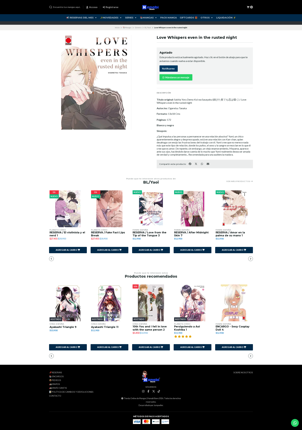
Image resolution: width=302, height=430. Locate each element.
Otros (205, 17)
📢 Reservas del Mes (80, 17)
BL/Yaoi (148, 27)
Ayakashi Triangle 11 (104, 327)
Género (138, 27)
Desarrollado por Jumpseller (151, 405)
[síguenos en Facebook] (148, 391)
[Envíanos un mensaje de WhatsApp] (295, 423)
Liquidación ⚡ (226, 17)
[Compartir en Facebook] (190, 163)
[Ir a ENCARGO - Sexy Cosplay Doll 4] (234, 302)
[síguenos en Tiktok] (159, 391)
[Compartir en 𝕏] (196, 163)
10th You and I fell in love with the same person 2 (150, 328)
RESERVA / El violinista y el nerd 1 (67, 234)
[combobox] (65, 7)
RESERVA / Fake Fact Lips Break (108, 234)
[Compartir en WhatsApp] (202, 163)
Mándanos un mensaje (177, 77)
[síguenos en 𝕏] (153, 391)
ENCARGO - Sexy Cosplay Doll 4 (232, 328)
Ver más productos (238, 181)
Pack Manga (168, 17)
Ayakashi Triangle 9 (63, 327)
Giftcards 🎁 (189, 17)
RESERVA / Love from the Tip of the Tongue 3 (149, 234)
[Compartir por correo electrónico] (208, 163)
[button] (68, 250)
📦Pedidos (55, 380)
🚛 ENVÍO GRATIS (58, 388)
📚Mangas (147, 17)
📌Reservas (55, 373)
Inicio (117, 27)
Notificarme (168, 68)
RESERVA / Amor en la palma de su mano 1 (230, 234)
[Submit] (50, 7)
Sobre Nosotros (243, 373)
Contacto (55, 396)
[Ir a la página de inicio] (151, 7)
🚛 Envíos (54, 384)
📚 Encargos (56, 376)
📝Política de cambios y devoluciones (71, 392)
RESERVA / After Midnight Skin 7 (191, 234)
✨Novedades (109, 17)
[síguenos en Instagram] (143, 391)
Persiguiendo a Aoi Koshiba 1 (187, 328)
